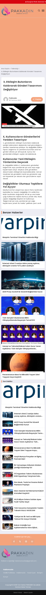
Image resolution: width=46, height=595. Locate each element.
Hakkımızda (20, 573)
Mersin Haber (18, 592)
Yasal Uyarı (31, 573)
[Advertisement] (23, 41)
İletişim (40, 573)
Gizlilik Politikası (9, 573)
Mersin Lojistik (28, 592)
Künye (5, 577)
